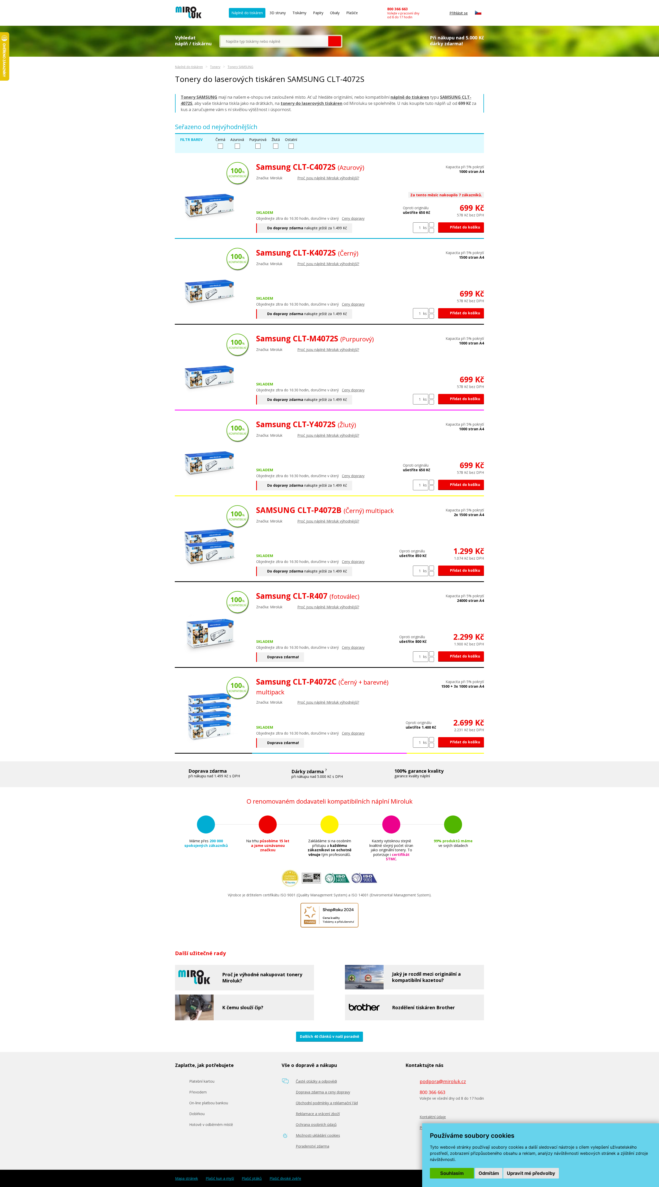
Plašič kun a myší (220, 1178)
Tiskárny (299, 12)
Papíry (318, 12)
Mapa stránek (186, 1178)
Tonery (215, 67)
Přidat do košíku (464, 227)
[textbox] (274, 41)
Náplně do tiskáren (247, 12)
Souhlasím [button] (452, 1173)
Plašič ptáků (252, 1178)
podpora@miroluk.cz (443, 1081)
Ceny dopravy (353, 218)
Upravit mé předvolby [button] (531, 1173)
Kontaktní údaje (433, 1116)
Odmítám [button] (489, 1173)
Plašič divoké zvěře (285, 1178)
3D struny (278, 12)
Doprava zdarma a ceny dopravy (323, 1092)
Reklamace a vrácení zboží (318, 1113)
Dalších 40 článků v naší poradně (329, 1036)
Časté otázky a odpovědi (316, 1081)
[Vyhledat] (334, 41)
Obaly (335, 12)
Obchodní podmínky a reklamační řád (327, 1102)
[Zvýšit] (431, 224)
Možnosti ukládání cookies (318, 1135)
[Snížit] (431, 230)
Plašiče (352, 12)
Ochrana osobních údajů (316, 1124)
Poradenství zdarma (312, 1146)
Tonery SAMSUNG (240, 67)
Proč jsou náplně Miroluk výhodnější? (328, 177)
